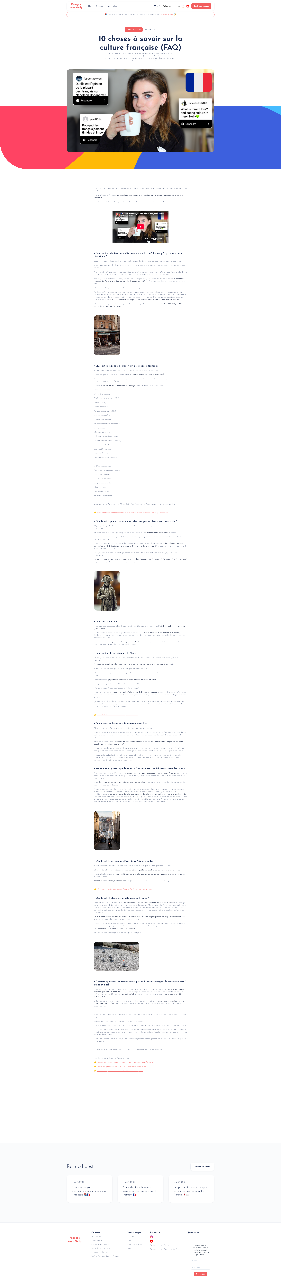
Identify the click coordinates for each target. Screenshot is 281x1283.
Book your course (201, 6)
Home (91, 6)
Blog (115, 6)
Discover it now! (166, 15)
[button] (157, 6)
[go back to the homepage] (78, 6)
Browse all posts (202, 1167)
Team (108, 6)
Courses (99, 6)
